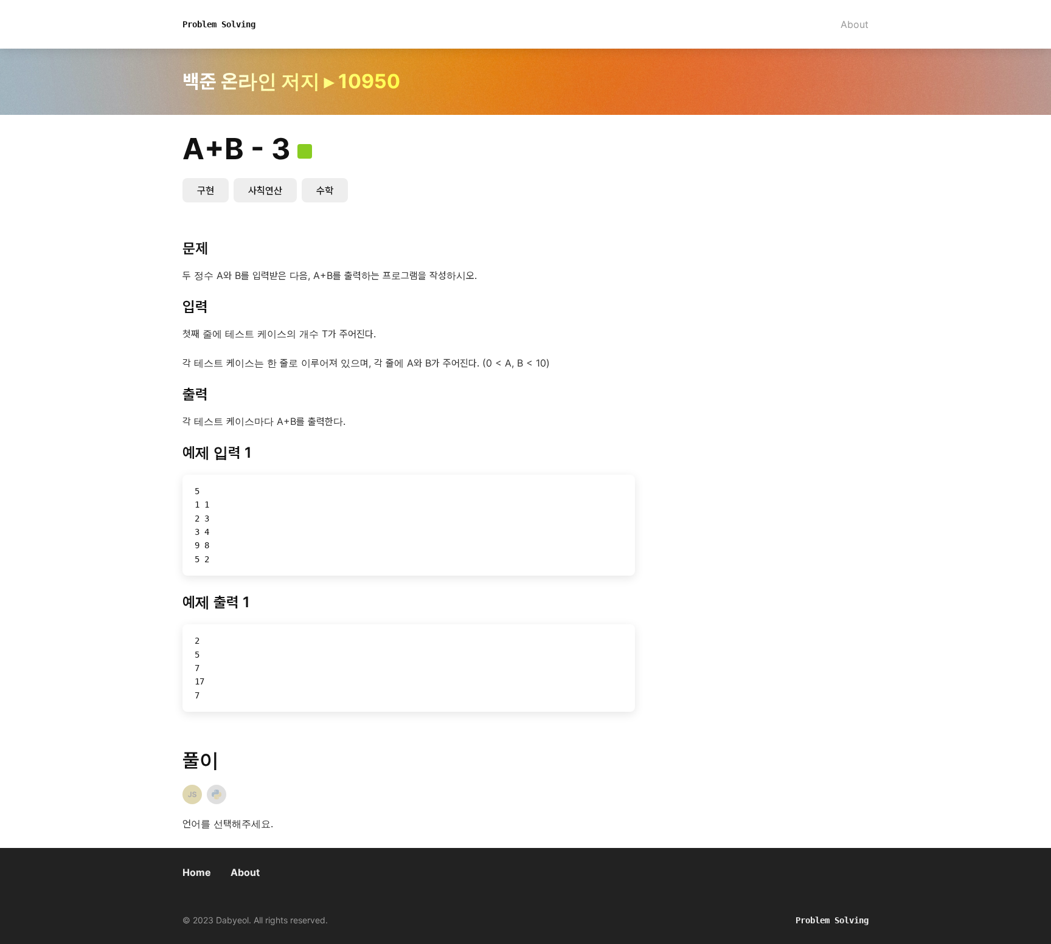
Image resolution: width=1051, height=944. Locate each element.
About (855, 24)
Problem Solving (218, 24)
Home (196, 872)
